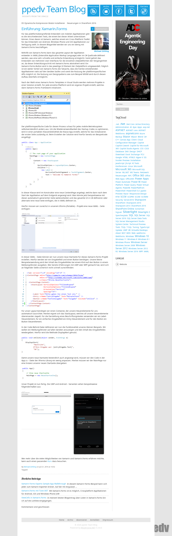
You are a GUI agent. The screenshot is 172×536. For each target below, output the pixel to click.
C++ (117, 139)
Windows (130, 236)
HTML (125, 157)
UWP (125, 230)
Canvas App (125, 139)
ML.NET (125, 172)
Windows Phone (123, 242)
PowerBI (126, 187)
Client (134, 139)
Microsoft (138, 166)
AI (131, 127)
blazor (126, 136)
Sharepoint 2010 (133, 202)
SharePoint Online (125, 208)
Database (120, 151)
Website (123, 264)
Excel (128, 154)
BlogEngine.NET (88, 527)
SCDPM (130, 196)
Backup (119, 136)
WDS (128, 233)
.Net (122, 124)
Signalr (119, 212)
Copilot (141, 142)
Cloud (140, 139)
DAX (127, 151)
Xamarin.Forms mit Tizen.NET (35, 490)
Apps (139, 127)
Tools (118, 227)
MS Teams (134, 172)
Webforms (120, 236)
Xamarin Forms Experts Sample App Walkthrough (44, 483)
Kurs (50, 461)
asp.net (146, 127)
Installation (135, 160)
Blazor (134, 136)
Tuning (136, 227)
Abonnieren (81, 520)
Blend (140, 136)
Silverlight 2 (144, 212)
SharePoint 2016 (138, 205)
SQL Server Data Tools (137, 218)
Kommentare (102, 29)
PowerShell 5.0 (133, 190)
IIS (145, 157)
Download (120, 154)
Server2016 (129, 200)
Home (61, 520)
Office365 (130, 179)
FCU (142, 154)
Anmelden (94, 520)
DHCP (139, 151)
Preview (119, 193)
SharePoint (120, 202)
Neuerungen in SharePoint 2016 (81, 23)
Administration (122, 127)
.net (117, 124)
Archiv (70, 520)
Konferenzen (121, 166)
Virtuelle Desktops (139, 230)
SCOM (137, 196)
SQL (131, 215)
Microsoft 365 (123, 169)
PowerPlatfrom (137, 187)
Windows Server (139, 242)
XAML (146, 251)
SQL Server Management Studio (130, 221)
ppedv (143, 190)
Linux (130, 166)
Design (133, 151)
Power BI (135, 181)
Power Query (130, 185)
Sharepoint (140, 199)
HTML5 (132, 157)
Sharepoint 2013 (123, 205)
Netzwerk (144, 172)
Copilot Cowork (122, 145)
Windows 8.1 (144, 239)
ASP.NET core (132, 130)
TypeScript (144, 227)
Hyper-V (139, 157)
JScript (128, 163)
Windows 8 (132, 239)
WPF (141, 251)
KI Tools (135, 163)
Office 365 (138, 175)
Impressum (108, 520)
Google (119, 157)
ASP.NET (120, 130)
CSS (142, 148)
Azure (142, 133)
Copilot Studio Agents (129, 148)
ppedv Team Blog (54, 9)
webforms (141, 233)
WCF (124, 233)
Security (119, 200)
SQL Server (140, 215)
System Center (122, 224)
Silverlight (130, 212)
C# (145, 136)
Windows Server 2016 (128, 251)
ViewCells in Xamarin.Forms (34, 497)
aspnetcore (132, 133)
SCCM (123, 196)
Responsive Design (138, 193)
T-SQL (129, 227)
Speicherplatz (122, 215)
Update (119, 230)
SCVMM (144, 196)
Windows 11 (121, 239)
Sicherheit (139, 209)
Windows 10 (142, 236)
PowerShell (121, 190)
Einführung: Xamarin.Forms (44, 28)
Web (134, 233)
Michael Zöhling (101, 51)
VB (129, 230)
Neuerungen (121, 175)
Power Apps (142, 178)
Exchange (135, 154)
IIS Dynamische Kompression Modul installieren (43, 23)
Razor (126, 193)
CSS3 (146, 148)
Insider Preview (123, 160)
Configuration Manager (126, 142)
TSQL (123, 227)
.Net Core (130, 124)
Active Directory (142, 124)
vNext (118, 233)
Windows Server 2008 (125, 245)
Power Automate (123, 182)
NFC (130, 175)
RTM (118, 196)
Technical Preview (138, 224)
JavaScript (120, 163)
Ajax (135, 127)
